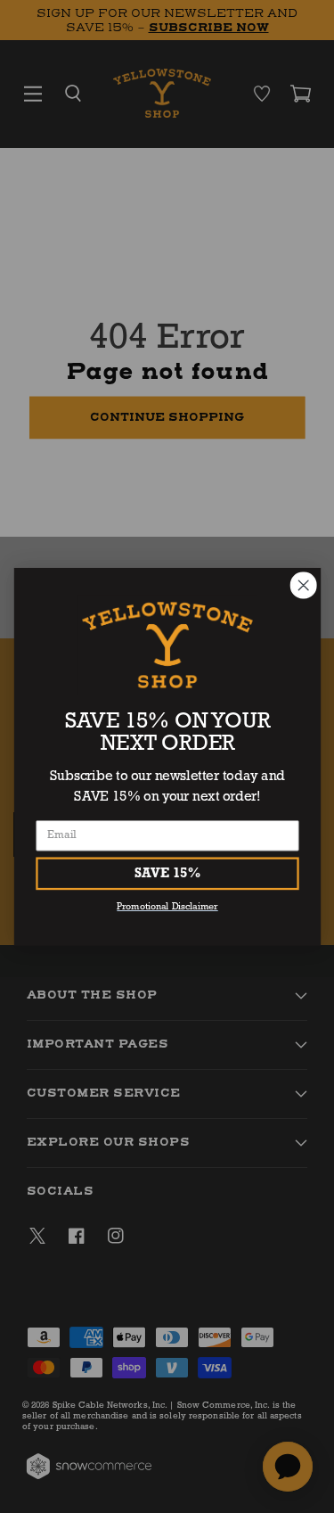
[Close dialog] (303, 585)
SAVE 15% (167, 873)
